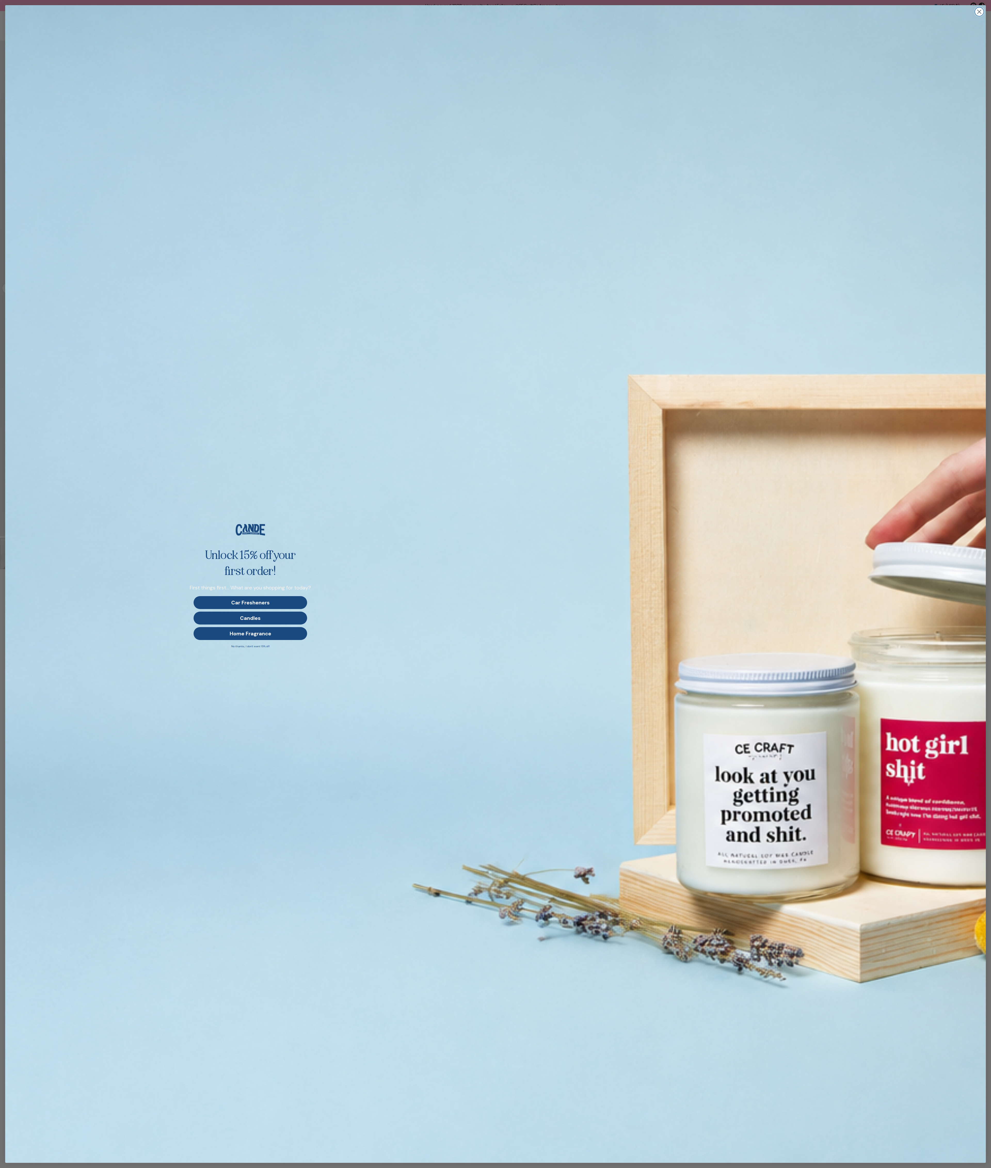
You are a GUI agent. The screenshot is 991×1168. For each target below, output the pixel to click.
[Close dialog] (979, 11)
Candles (250, 618)
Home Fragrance (250, 633)
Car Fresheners (250, 602)
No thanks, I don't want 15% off (250, 646)
